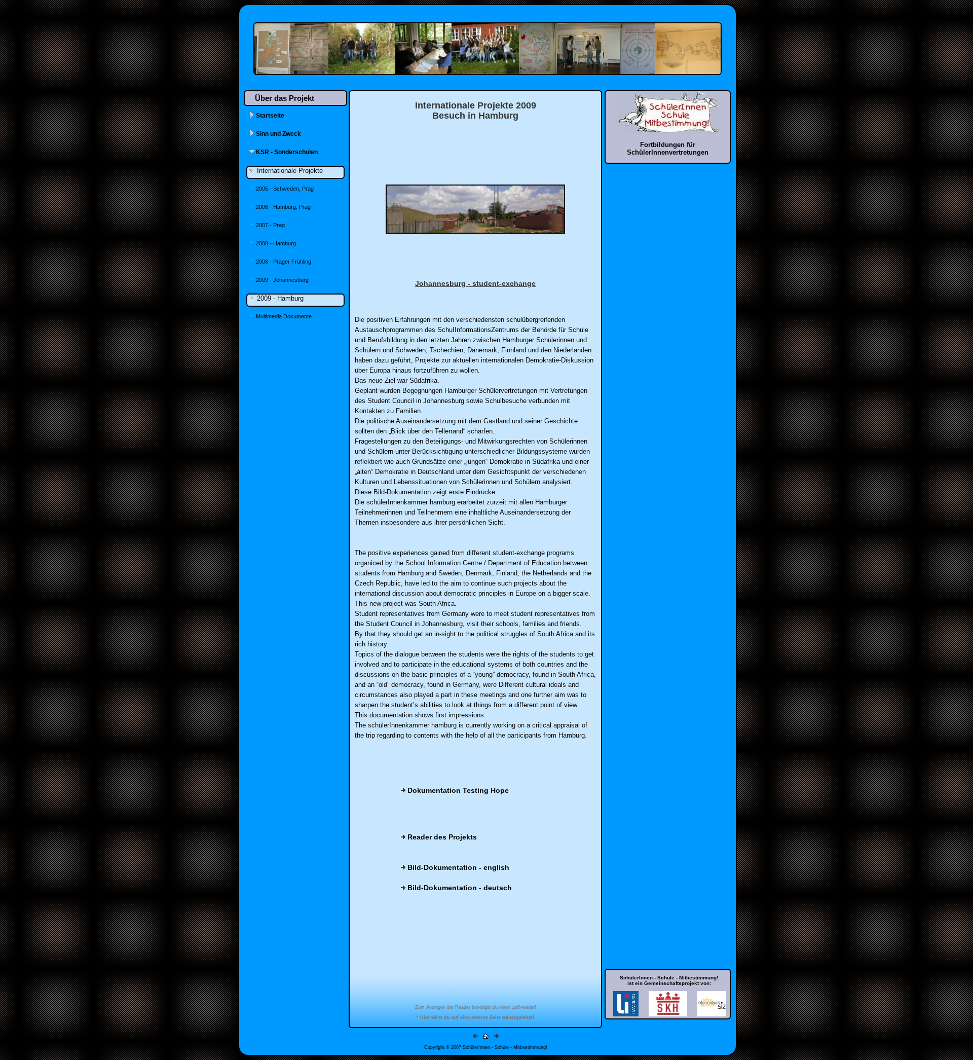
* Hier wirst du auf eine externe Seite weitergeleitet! (475, 1017)
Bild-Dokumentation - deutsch (458, 888)
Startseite (269, 115)
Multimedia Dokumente (283, 316)
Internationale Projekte (289, 170)
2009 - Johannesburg (281, 280)
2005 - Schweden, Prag (284, 189)
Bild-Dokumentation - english (457, 867)
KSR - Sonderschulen (286, 152)
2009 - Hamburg (279, 298)
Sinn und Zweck (277, 133)
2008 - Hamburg (275, 243)
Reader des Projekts (441, 837)
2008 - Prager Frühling (282, 262)
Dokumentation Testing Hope (457, 790)
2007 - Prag (269, 225)
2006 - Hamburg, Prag (282, 207)
